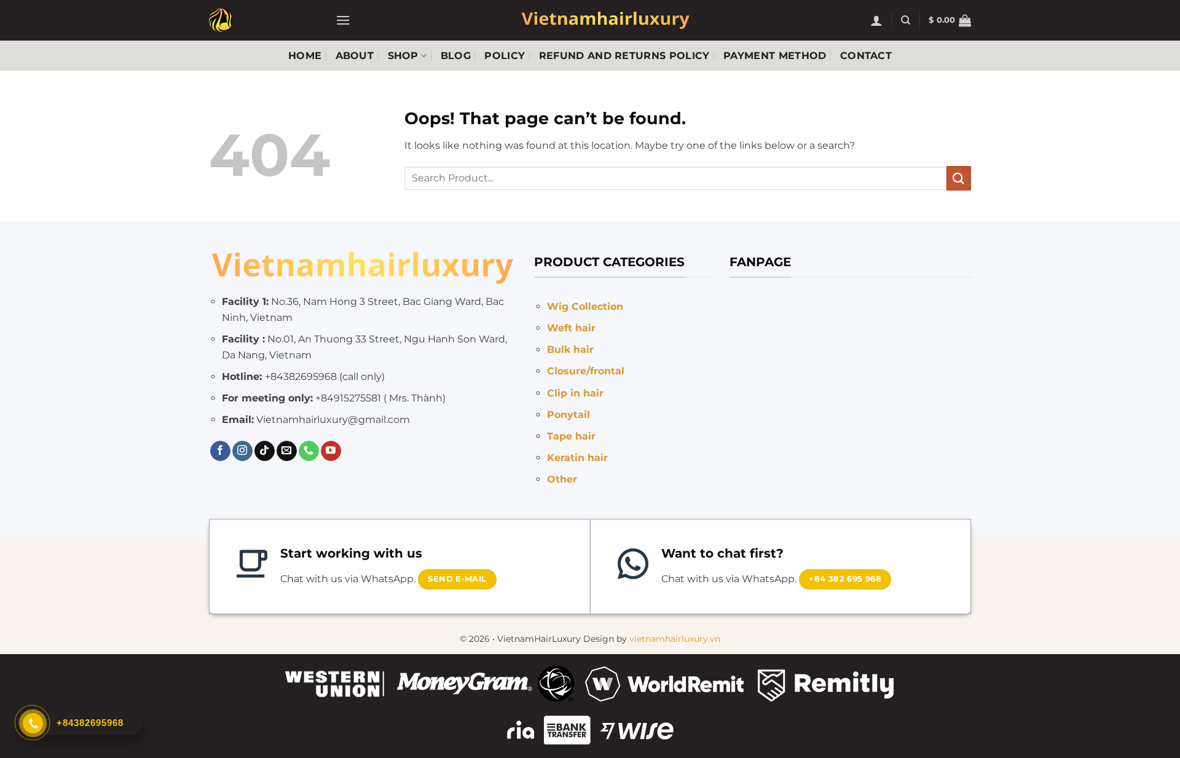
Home (304, 55)
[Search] (905, 20)
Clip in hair (575, 393)
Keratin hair (577, 458)
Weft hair (571, 328)
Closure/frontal (585, 371)
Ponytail (568, 414)
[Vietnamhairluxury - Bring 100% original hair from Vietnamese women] (263, 20)
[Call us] (309, 451)
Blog (456, 55)
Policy (504, 55)
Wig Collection (585, 306)
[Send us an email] (287, 451)
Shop (403, 55)
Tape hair (571, 436)
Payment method (774, 55)
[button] (343, 20)
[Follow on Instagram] (242, 451)
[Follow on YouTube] (331, 451)
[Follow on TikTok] (264, 451)
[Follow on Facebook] (220, 451)
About (355, 55)
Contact (866, 55)
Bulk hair (570, 349)
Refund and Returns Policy (624, 55)
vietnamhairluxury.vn (674, 639)
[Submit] (958, 178)
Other (562, 479)
